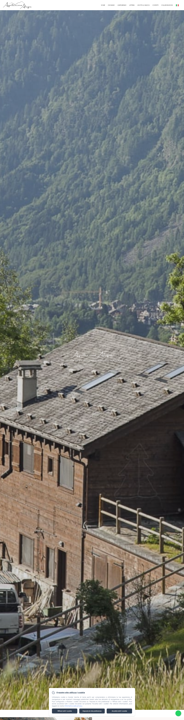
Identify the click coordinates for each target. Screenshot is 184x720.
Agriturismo (122, 5)
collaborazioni (167, 5)
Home (103, 5)
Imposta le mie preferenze (92, 711)
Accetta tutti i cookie (119, 711)
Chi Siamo (111, 5)
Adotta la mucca (143, 5)
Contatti (155, 5)
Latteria (132, 5)
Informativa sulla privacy (73, 706)
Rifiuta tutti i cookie (65, 711)
